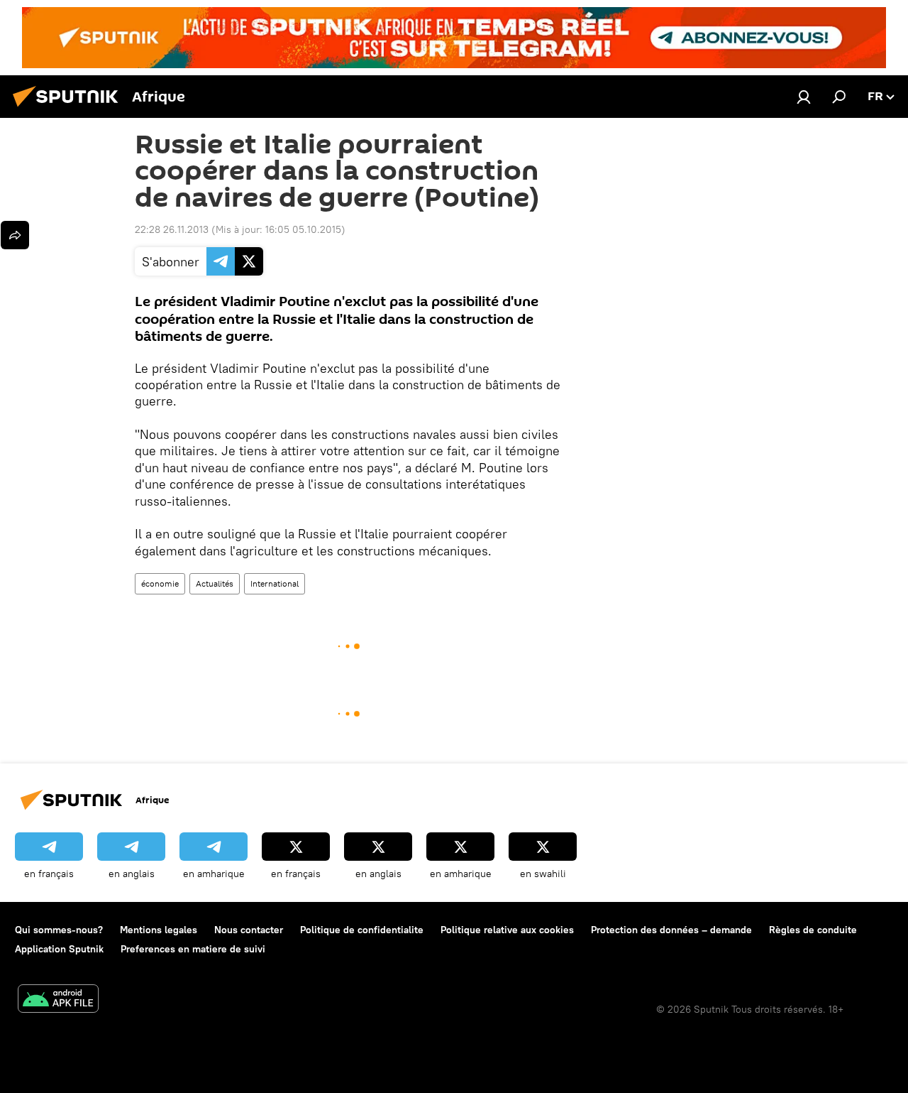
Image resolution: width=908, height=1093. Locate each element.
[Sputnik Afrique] (69, 108)
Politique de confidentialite (361, 929)
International (274, 583)
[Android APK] (58, 1000)
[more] (15, 235)
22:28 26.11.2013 (172, 229)
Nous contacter (248, 929)
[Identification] (804, 96)
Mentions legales (158, 929)
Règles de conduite (813, 929)
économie (160, 583)
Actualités (214, 583)
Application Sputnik (59, 948)
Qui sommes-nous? (59, 929)
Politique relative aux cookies (507, 929)
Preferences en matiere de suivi (193, 948)
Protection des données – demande (671, 929)
